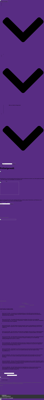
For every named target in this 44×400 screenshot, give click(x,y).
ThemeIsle (11, 397)
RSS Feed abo (3, 393)
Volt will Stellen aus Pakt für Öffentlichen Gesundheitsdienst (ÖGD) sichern (20, 346)
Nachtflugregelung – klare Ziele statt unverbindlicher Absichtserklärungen (20, 323)
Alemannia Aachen (3, 172)
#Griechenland (7, 108)
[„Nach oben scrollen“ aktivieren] (1, 399)
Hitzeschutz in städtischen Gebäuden (11, 359)
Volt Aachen (4, 388)
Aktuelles (4, 4)
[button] (23, 53)
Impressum (4, 395)
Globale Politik (7, 110)
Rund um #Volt (7, 106)
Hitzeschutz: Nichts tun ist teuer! (10, 317)
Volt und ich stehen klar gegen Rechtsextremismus (12, 303)
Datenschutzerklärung (6, 396)
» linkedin (2, 208)
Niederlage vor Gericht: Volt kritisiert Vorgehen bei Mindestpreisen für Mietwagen (21, 340)
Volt (17, 172)
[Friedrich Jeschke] (4, 0)
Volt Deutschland (5, 389)
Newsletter (6, 54)
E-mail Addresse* (3, 375)
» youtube (2, 215)
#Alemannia (6, 112)
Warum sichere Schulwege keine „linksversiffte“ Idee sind (13, 304)
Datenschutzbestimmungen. (13, 377)
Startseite (4, 3)
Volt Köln (4, 391)
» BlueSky (2, 211)
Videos (3, 55)
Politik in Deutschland (11, 172)
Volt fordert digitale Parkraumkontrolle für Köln (13, 352)
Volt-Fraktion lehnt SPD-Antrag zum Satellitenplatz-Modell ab (17, 329)
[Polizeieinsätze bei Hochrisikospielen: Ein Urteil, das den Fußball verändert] (9, 171)
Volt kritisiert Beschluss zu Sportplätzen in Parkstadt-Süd (16, 311)
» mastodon (2, 213)
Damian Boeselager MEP (7, 387)
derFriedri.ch (6, 195)
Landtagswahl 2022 (8, 162)
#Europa (6, 107)
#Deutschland (7, 109)
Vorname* (2, 373)
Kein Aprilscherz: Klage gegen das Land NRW (10, 306)
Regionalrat (6, 105)
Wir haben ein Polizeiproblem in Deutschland (14, 197)
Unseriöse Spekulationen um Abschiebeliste (12, 365)
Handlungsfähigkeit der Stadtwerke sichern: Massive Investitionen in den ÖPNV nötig (22, 334)
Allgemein (2, 195)
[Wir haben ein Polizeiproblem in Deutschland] (9, 194)
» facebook (2, 209)
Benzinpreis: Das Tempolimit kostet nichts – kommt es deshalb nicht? (15, 305)
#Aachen (6, 111)
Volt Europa (4, 390)
